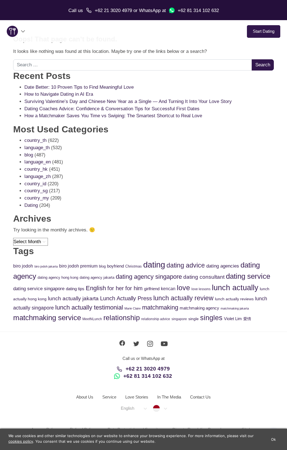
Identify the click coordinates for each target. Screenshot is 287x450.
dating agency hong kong (58, 277)
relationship (121, 318)
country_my (36, 198)
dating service (248, 276)
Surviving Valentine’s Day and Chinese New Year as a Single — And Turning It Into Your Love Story (128, 101)
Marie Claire (132, 308)
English (96, 288)
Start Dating (263, 31)
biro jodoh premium (78, 265)
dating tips (75, 288)
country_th (35, 140)
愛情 (247, 319)
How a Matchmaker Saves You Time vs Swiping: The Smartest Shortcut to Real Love (113, 115)
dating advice (185, 265)
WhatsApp (150, 10)
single (193, 319)
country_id (35, 183)
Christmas (133, 266)
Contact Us (200, 397)
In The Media (169, 397)
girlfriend (151, 288)
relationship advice (155, 319)
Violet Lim (233, 318)
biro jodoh (23, 266)
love (183, 288)
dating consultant (203, 277)
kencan (168, 288)
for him (134, 288)
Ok (273, 439)
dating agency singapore (149, 276)
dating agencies (222, 266)
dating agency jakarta (97, 277)
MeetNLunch (92, 319)
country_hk (36, 169)
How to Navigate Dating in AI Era (58, 94)
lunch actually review (183, 298)
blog (28, 155)
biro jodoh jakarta (46, 266)
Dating (31, 205)
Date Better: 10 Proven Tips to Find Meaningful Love (79, 87)
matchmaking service (47, 318)
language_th (37, 147)
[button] (133, 408)
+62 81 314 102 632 (198, 10)
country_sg (36, 190)
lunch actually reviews (234, 299)
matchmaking (160, 307)
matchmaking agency (199, 308)
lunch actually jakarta (73, 298)
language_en (37, 162)
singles (211, 318)
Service (109, 397)
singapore (179, 319)
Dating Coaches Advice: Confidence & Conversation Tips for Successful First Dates (112, 108)
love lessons (200, 289)
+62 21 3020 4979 (113, 10)
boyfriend (115, 266)
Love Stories (136, 397)
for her (115, 288)
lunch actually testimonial (89, 307)
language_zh (37, 176)
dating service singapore (38, 288)
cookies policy (20, 441)
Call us (75, 10)
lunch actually (235, 287)
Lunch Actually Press (126, 298)
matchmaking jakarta (235, 308)
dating (154, 264)
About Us (84, 397)
